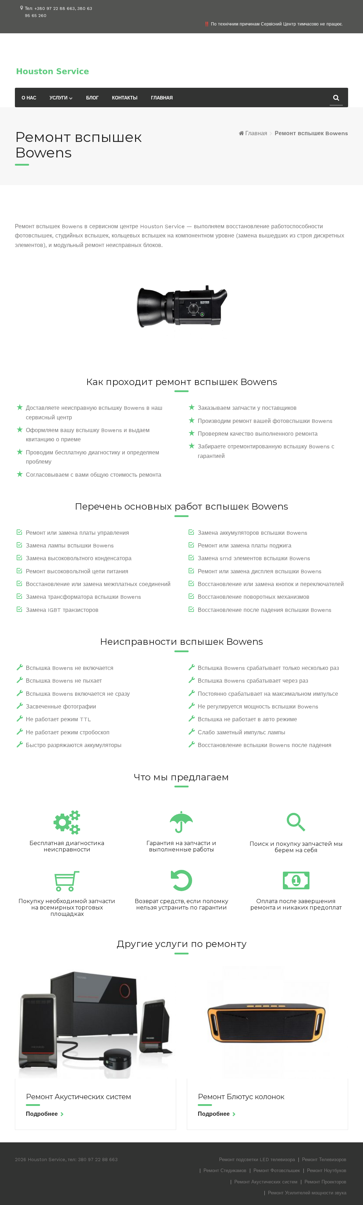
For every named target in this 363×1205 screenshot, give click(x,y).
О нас (29, 98)
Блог (92, 98)
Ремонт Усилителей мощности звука (307, 1192)
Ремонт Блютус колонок (241, 1096)
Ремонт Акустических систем (78, 1096)
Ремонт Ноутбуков (326, 1170)
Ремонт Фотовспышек (276, 1170)
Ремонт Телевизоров (324, 1159)
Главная (162, 98)
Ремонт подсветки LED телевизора (257, 1159)
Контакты (125, 98)
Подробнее (42, 1114)
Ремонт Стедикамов (224, 1170)
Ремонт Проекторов (325, 1181)
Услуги (58, 98)
